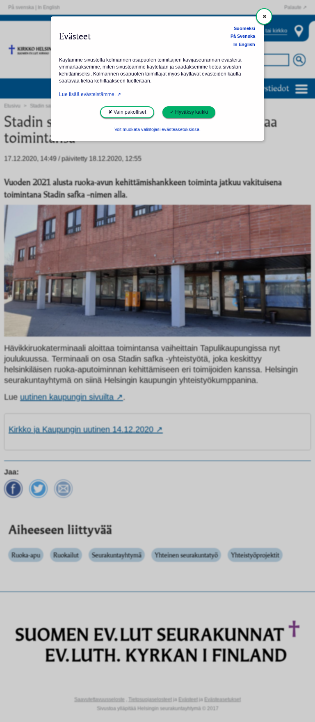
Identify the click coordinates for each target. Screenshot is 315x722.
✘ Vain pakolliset (127, 112)
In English (244, 44)
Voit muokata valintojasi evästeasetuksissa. (157, 129)
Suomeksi (244, 28)
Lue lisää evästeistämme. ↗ (90, 94)
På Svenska (243, 36)
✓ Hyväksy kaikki (189, 112)
